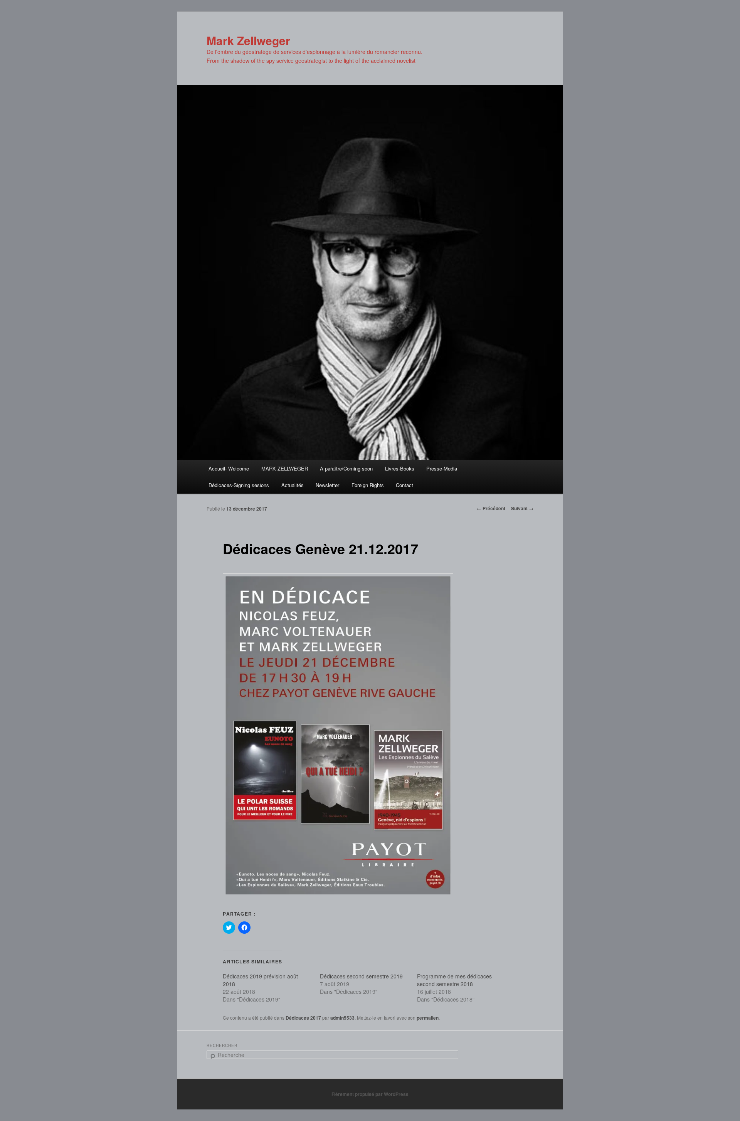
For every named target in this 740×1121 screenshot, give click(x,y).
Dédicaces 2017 (303, 1017)
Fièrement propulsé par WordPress (370, 1094)
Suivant (522, 508)
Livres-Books (399, 468)
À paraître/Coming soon (346, 468)
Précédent (491, 508)
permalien (428, 1017)
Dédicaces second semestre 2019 (361, 976)
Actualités (292, 485)
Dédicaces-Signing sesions (239, 485)
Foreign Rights (368, 485)
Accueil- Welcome (229, 468)
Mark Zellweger (248, 40)
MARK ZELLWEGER (284, 468)
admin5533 (342, 1017)
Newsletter (327, 485)
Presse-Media (441, 468)
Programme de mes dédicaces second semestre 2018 (454, 980)
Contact (404, 485)
